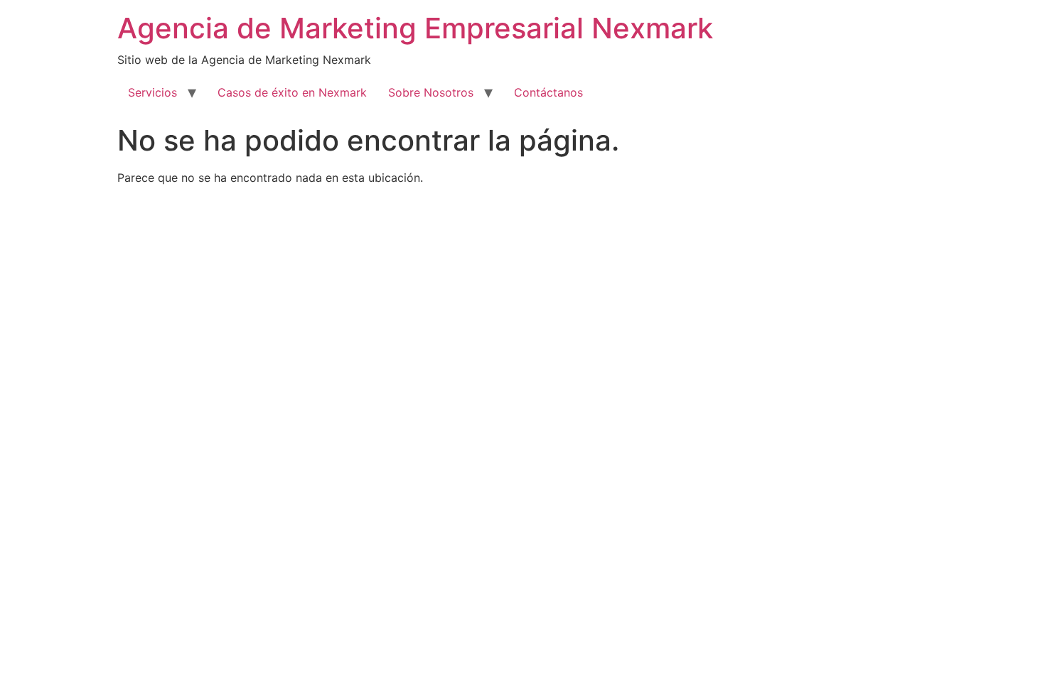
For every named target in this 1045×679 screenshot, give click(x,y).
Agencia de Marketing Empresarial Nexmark (415, 28)
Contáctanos (548, 92)
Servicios (152, 92)
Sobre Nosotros (430, 92)
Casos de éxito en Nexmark (292, 92)
